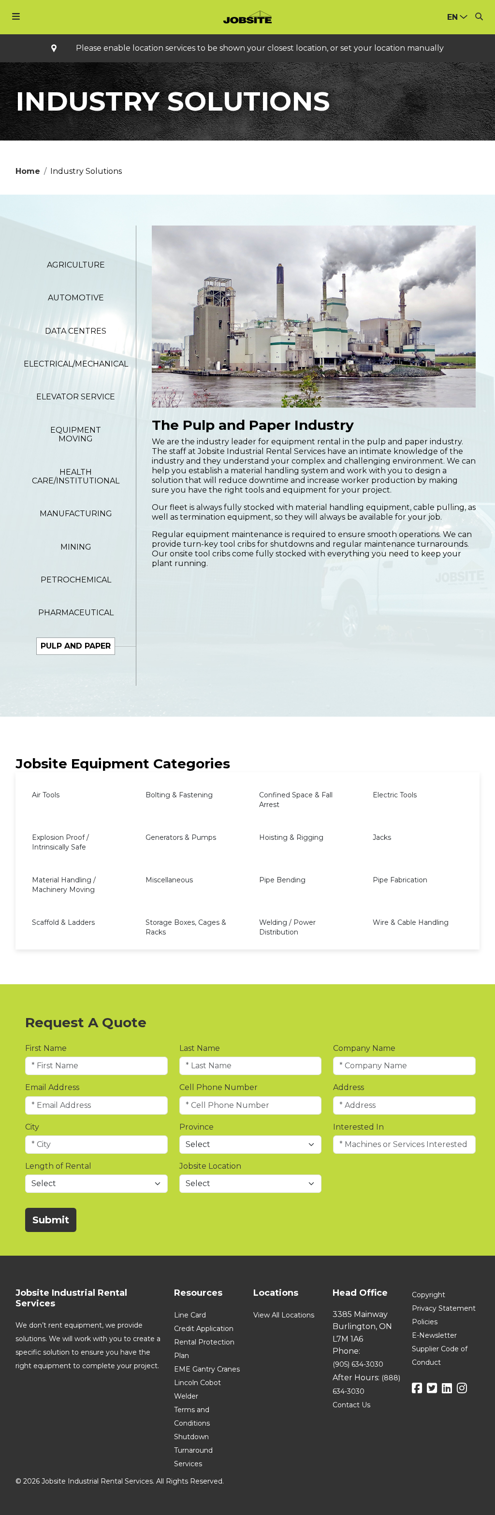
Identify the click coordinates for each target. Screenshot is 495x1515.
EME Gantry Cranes (207, 1369)
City (32, 1127)
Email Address (52, 1087)
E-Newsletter (434, 1335)
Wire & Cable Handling (411, 922)
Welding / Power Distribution (287, 927)
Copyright (428, 1294)
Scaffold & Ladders (63, 922)
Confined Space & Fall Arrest (296, 800)
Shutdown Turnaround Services (193, 1450)
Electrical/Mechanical (76, 363)
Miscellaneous (169, 880)
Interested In (358, 1127)
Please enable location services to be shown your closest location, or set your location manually (260, 48)
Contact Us (351, 1405)
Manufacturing (76, 513)
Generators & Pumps (181, 837)
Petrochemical (76, 579)
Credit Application (203, 1328)
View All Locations (283, 1315)
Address (348, 1087)
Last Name (199, 1048)
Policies (424, 1321)
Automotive (76, 297)
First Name (46, 1048)
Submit (50, 1220)
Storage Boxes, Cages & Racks (186, 927)
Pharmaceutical (76, 612)
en (452, 17)
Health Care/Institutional (75, 476)
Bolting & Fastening (179, 795)
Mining (75, 547)
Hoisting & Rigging (291, 837)
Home (27, 171)
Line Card (190, 1315)
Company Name (364, 1048)
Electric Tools (395, 795)
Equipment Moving (75, 434)
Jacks (382, 837)
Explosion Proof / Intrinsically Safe (60, 842)
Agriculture (76, 264)
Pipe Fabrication (400, 880)
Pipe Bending (282, 880)
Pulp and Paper (76, 646)
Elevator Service (75, 396)
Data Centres (75, 331)
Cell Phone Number (218, 1087)
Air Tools (45, 795)
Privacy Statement (444, 1308)
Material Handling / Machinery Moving (64, 885)
